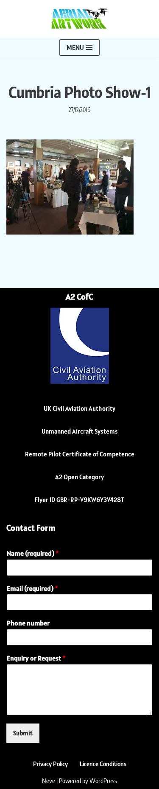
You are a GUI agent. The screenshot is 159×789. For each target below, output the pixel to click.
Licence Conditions (103, 763)
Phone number (28, 623)
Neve (48, 780)
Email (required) (32, 588)
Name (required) (33, 553)
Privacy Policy (50, 763)
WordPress (103, 780)
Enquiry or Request (36, 658)
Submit (23, 733)
